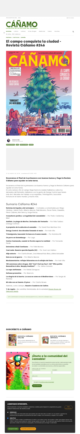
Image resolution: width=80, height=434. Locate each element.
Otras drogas (32, 31)
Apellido (35, 376)
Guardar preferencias (28, 429)
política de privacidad (47, 382)
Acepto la (44, 382)
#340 (19, 17)
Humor (50, 31)
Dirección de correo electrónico (39, 369)
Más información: (68, 407)
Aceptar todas (13, 429)
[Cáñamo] (21, 25)
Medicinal (42, 31)
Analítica (13, 418)
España (23, 37)
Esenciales (13, 412)
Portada (9, 37)
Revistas (57, 31)
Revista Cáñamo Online (25, 337)
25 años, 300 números (13, 34)
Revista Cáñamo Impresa (58, 337)
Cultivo (16, 31)
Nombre (54, 370)
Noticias (8, 31)
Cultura (23, 31)
